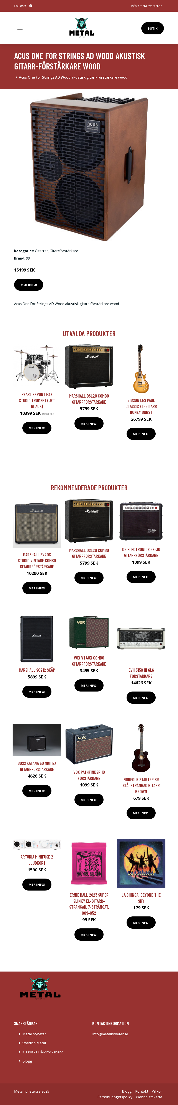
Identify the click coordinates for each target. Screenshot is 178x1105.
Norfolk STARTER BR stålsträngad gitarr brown (141, 785)
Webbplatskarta (149, 1097)
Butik (153, 28)
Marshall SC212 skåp (37, 670)
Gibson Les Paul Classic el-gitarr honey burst (141, 406)
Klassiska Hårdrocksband (42, 1052)
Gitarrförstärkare (64, 250)
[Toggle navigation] (20, 28)
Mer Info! (28, 284)
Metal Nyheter (34, 1034)
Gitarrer (41, 250)
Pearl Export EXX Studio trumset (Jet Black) (37, 400)
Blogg (27, 1061)
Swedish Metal (34, 1043)
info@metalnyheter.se (146, 6)
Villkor (157, 1091)
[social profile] (31, 6)
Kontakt (141, 1091)
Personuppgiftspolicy (114, 1097)
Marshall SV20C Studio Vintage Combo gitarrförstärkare (37, 560)
